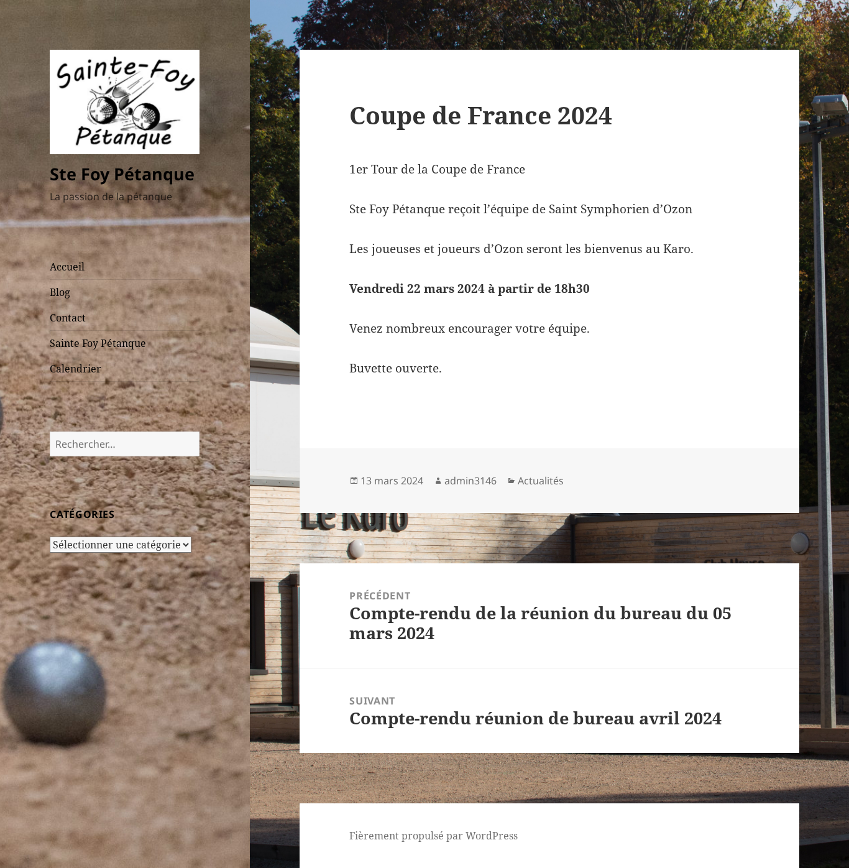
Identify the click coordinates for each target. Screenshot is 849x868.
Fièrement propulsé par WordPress (433, 836)
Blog (60, 292)
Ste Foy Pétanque (122, 173)
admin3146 (470, 480)
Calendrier (75, 369)
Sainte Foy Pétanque (98, 343)
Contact (68, 318)
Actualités (541, 480)
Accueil (67, 267)
